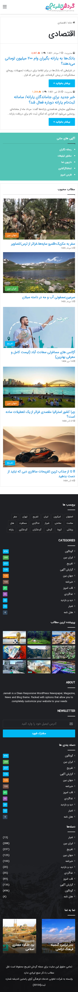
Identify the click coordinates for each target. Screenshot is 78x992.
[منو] (5, 8)
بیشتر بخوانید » (61, 83)
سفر (15, 516)
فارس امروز (66, 175)
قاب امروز (68, 588)
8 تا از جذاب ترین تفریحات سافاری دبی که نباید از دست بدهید (41, 474)
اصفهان (69, 516)
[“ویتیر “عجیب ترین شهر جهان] (39, 652)
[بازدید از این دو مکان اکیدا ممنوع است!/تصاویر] (63, 652)
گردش (49, 529)
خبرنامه (69, 582)
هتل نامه (68, 612)
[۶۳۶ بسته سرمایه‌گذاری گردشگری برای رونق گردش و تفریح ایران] (39, 666)
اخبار (70, 606)
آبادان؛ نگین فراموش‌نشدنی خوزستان (55, 945)
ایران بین (68, 557)
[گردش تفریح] (60, 7)
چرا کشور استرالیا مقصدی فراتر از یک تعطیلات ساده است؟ (40, 414)
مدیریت (68, 53)
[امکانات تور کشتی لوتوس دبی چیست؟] (63, 666)
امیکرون (57, 516)
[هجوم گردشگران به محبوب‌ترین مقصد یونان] (63, 637)
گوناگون (69, 551)
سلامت (70, 523)
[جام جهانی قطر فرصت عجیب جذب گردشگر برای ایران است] (14, 637)
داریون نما (66, 162)
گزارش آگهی (66, 570)
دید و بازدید (67, 600)
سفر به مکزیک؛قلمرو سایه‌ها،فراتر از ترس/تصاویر (43, 243)
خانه (70, 23)
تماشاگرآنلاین (65, 168)
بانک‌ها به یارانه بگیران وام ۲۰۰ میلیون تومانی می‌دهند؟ (40, 61)
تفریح (35, 516)
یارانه (11, 529)
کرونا (59, 529)
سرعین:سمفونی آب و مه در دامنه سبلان (48, 297)
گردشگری (23, 529)
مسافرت (23, 523)
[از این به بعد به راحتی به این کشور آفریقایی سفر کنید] (39, 637)
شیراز (47, 523)
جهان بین (68, 576)
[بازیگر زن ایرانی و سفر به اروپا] (14, 666)
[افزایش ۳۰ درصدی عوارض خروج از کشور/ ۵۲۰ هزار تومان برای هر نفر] (14, 652)
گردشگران (37, 529)
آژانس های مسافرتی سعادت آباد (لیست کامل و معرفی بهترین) (43, 355)
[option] (49, 936)
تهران (24, 516)
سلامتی (58, 523)
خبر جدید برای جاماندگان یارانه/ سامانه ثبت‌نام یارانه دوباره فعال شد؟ (44, 99)
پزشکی (70, 529)
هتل (12, 523)
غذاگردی (36, 523)
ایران (46, 516)
